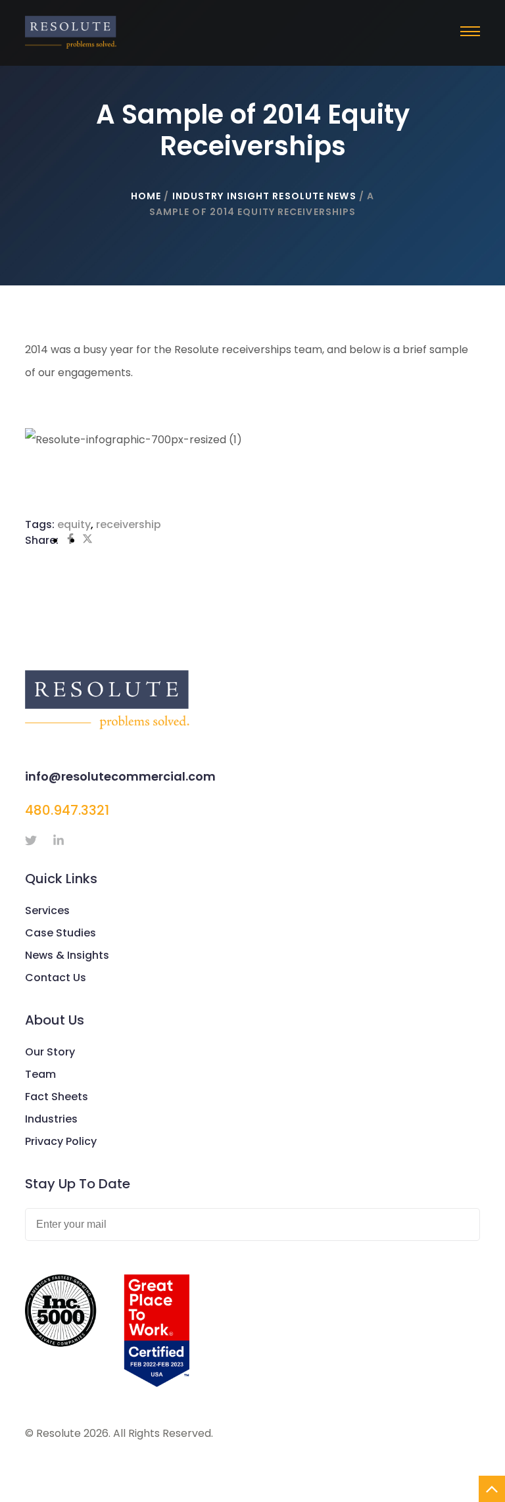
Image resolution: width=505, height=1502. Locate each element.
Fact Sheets (56, 1096)
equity (74, 524)
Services (47, 910)
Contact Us (55, 977)
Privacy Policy (61, 1141)
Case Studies (60, 932)
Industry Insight (221, 196)
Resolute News (314, 196)
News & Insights (67, 955)
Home (146, 196)
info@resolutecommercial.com (120, 776)
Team (40, 1074)
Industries (51, 1118)
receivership (128, 524)
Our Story (50, 1051)
